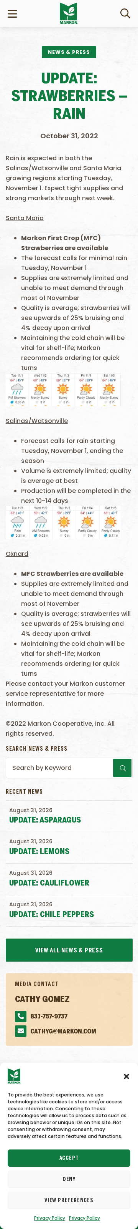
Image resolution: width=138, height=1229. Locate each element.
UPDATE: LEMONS (39, 852)
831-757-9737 (48, 1017)
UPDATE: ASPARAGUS (45, 820)
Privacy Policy (49, 1218)
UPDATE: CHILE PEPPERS (51, 915)
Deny (69, 1179)
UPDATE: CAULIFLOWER (49, 883)
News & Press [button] (69, 52)
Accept (69, 1158)
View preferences (69, 1200)
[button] (126, 1076)
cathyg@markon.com (63, 1032)
